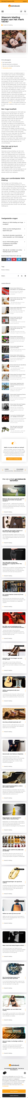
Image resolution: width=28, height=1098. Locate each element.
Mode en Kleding (8, 25)
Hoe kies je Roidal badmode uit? (12, 722)
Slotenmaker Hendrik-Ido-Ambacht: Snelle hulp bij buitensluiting (16, 319)
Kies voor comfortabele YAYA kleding (11, 66)
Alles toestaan (14, 1091)
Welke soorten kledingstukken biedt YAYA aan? (14, 229)
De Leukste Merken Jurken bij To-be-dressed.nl (13, 595)
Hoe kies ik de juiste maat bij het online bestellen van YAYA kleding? (14, 236)
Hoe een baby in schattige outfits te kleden (13, 1041)
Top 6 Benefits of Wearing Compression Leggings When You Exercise (12, 563)
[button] (25, 1073)
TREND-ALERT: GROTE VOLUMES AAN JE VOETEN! (13, 850)
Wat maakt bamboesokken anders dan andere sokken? (12, 786)
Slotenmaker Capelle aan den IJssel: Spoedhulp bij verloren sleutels (17, 385)
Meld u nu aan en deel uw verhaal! (14, 447)
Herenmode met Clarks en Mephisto (13, 754)
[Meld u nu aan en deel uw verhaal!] (14, 442)
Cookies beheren (14, 1095)
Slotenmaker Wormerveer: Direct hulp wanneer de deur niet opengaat (18, 299)
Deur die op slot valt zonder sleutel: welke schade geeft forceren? (16, 428)
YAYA (10, 102)
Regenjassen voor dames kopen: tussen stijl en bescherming (12, 818)
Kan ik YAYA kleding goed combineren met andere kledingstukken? (14, 243)
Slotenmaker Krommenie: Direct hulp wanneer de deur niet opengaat (18, 328)
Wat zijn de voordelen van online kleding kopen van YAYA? (14, 250)
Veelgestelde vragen (7, 67)
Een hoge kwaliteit (6, 62)
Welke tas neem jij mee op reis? (12, 913)
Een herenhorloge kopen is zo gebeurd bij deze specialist (11, 978)
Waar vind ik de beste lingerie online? (13, 945)
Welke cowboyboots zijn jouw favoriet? (11, 690)
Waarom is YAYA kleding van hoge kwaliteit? (14, 223)
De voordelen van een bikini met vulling (12, 1010)
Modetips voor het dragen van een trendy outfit (12, 659)
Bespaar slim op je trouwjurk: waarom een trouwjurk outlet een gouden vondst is (13, 500)
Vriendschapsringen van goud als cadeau (12, 882)
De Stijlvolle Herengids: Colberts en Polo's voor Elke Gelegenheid (13, 531)
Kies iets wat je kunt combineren (10, 64)
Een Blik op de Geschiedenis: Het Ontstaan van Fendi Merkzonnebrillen (13, 627)
